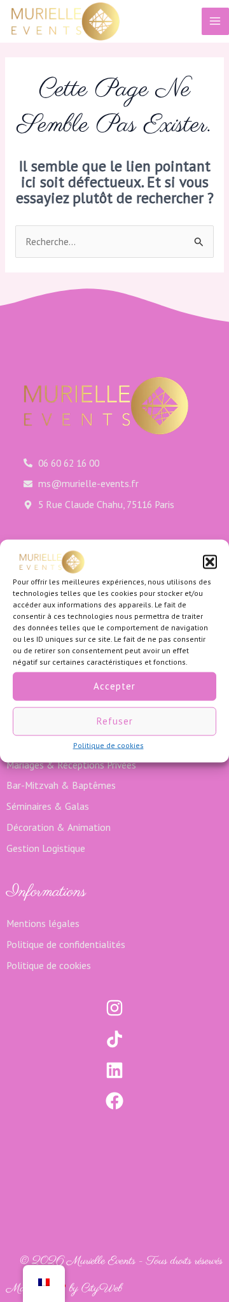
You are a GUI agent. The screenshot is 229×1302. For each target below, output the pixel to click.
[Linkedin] (114, 1070)
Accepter (114, 686)
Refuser (115, 721)
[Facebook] (114, 1101)
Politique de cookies (108, 744)
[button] (210, 561)
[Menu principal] (215, 21)
